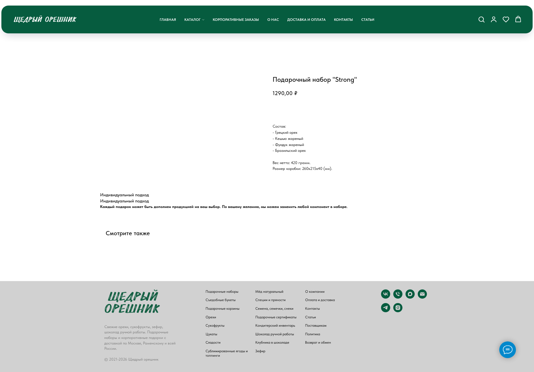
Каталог (192, 20)
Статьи (367, 20)
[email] (422, 297)
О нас (273, 20)
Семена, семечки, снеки (274, 308)
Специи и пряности (270, 300)
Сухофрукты (215, 325)
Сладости (213, 342)
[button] (481, 19)
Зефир (260, 351)
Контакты (343, 20)
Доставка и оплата (306, 20)
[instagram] (397, 310)
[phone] (397, 297)
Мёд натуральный (269, 291)
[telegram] (385, 310)
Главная (168, 20)
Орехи (211, 317)
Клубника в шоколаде (272, 342)
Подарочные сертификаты (275, 317)
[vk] (385, 297)
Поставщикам (316, 325)
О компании (315, 291)
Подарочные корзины (222, 308)
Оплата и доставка (320, 300)
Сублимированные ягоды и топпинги (227, 353)
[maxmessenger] (410, 297)
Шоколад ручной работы (274, 334)
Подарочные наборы (222, 291)
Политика (312, 334)
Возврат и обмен (318, 342)
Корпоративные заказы (236, 20)
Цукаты (211, 334)
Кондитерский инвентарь (275, 325)
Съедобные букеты (221, 300)
